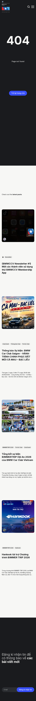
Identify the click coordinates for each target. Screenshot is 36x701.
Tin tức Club (25, 344)
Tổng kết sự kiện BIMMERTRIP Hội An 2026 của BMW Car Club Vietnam (17, 457)
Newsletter (8, 257)
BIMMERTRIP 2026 (8, 447)
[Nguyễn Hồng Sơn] (4, 326)
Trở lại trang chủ (18, 93)
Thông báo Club (15, 344)
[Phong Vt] (4, 239)
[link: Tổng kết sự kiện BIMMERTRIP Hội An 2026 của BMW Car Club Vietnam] (18, 431)
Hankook (17, 548)
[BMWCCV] (4, 429)
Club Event (6, 344)
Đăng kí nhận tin (25, 690)
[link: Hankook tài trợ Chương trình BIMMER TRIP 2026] (18, 532)
